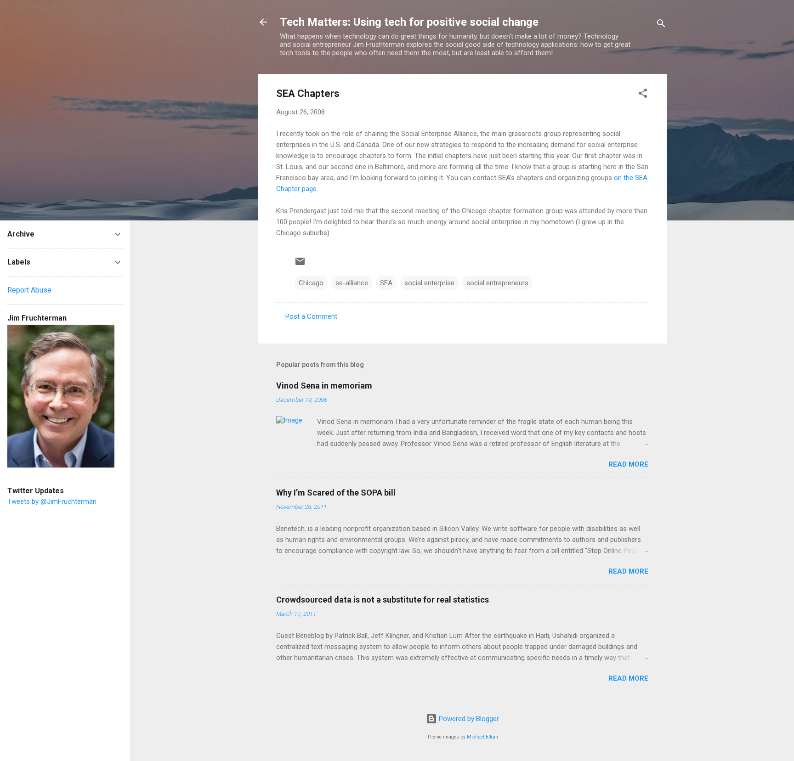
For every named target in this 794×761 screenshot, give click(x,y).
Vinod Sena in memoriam (324, 385)
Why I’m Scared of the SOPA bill (336, 492)
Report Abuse (29, 290)
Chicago (311, 283)
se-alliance (351, 283)
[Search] (661, 25)
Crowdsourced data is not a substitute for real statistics (382, 599)
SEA (386, 283)
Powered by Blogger (468, 719)
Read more (628, 464)
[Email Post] (300, 264)
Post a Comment (311, 316)
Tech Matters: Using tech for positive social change (409, 22)
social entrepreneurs (497, 283)
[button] (642, 95)
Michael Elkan (482, 737)
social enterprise (429, 283)
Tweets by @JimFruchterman (51, 501)
